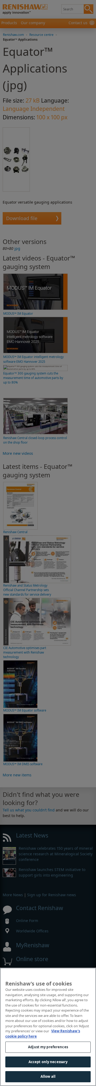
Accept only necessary (48, 1061)
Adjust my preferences (48, 1047)
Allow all (48, 1076)
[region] (48, 1027)
